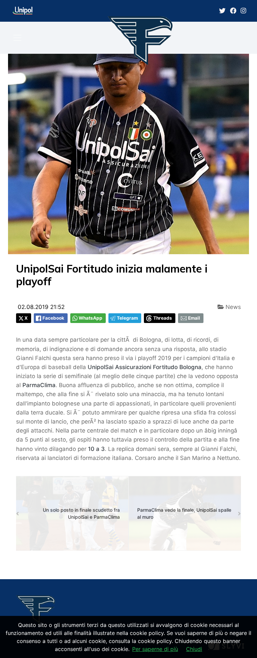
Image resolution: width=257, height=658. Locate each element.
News (232, 307)
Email (194, 318)
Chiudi (194, 649)
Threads (162, 318)
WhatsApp (90, 318)
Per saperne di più (155, 649)
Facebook (53, 318)
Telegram (127, 318)
